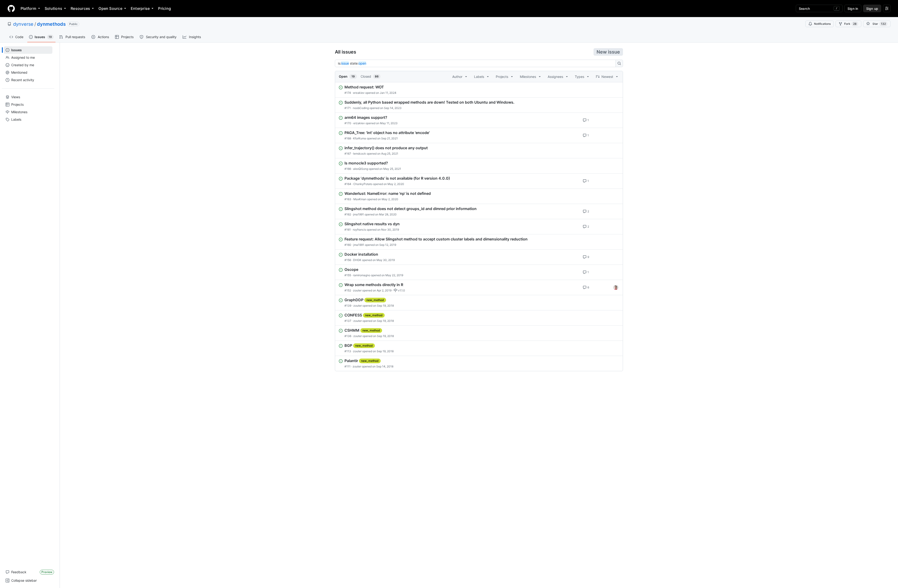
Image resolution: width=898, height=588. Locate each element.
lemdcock (359, 153)
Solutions (53, 8)
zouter (357, 290)
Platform (28, 8)
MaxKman (359, 199)
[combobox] (476, 63)
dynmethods (51, 24)
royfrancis (359, 229)
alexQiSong (360, 169)
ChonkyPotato (362, 184)
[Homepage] (11, 8)
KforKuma (359, 138)
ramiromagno (361, 275)
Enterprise (140, 8)
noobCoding (361, 108)
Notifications (822, 23)
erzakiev (359, 92)
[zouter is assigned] (615, 287)
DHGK (357, 260)
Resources (80, 8)
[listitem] (479, 89)
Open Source (110, 8)
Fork (850, 23)
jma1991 (358, 214)
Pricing (164, 8)
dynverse (23, 24)
